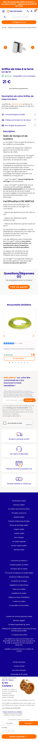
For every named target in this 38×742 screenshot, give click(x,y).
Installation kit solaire (19, 593)
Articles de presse (19, 662)
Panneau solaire (19, 505)
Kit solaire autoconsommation (19, 509)
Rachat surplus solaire (19, 546)
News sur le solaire (19, 589)
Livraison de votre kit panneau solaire (19, 616)
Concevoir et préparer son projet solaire (19, 573)
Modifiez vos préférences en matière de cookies (19, 650)
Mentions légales (19, 621)
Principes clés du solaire (19, 569)
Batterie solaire (19, 550)
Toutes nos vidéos (19, 601)
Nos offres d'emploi (19, 670)
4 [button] (18, 362)
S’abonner (30, 400)
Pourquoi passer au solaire (19, 565)
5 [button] (21, 362)
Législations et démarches (19, 585)
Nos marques (19, 537)
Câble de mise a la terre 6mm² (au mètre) (19, 349)
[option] (19, 335)
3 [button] (15, 362)
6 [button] (24, 362)
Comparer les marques (19, 581)
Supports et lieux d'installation (19, 597)
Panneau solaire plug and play (19, 521)
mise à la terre (16, 104)
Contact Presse (19, 666)
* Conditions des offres (19, 635)
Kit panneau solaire (19, 501)
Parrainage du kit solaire (19, 674)
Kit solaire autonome (19, 513)
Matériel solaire (19, 517)
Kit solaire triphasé (19, 541)
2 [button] (12, 362)
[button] (5, 47)
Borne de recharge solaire (19, 525)
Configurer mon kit (19, 22)
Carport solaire (19, 529)
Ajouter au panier (18, 736)
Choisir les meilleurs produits (19, 577)
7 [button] (27, 362)
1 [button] (9, 362)
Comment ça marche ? (19, 561)
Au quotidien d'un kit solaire (19, 605)
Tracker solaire (19, 533)
